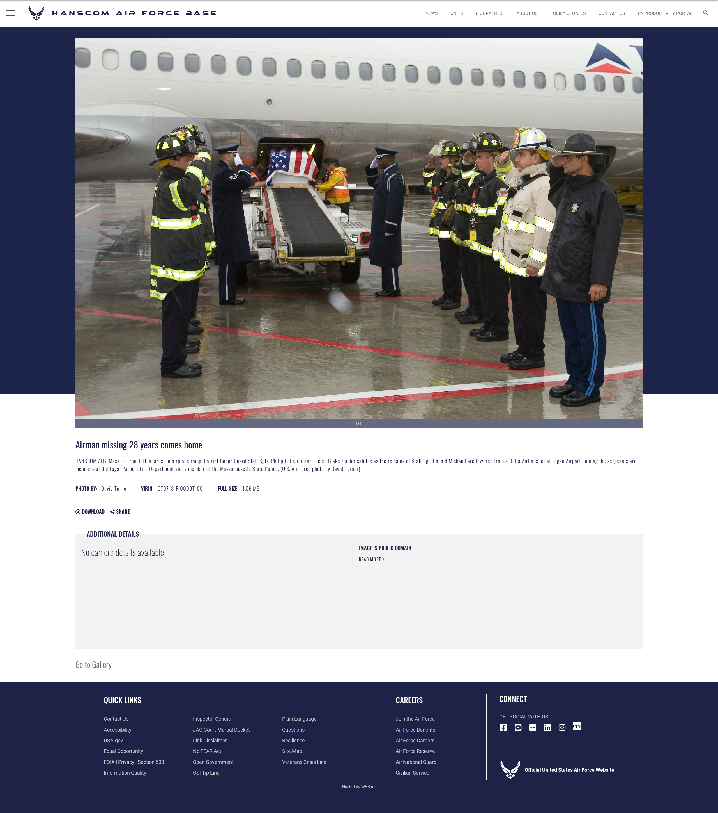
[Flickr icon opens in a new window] (533, 727)
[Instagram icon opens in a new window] (562, 727)
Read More (371, 559)
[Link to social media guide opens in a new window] (577, 726)
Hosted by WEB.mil (359, 786)
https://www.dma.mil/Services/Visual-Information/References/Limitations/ (425, 587)
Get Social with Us (523, 716)
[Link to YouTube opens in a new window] (518, 727)
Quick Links (122, 699)
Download (92, 511)
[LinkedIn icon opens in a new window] (547, 727)
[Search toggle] (706, 13)
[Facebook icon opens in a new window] (503, 727)
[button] (9, 13)
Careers (409, 699)
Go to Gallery (93, 664)
